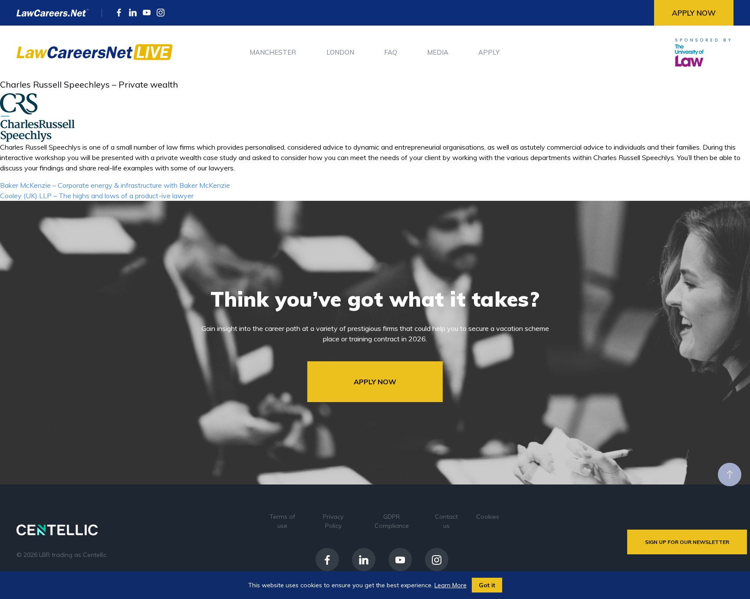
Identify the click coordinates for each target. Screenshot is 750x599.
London (340, 52)
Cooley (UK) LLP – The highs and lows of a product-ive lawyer (97, 195)
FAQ (390, 52)
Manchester (273, 52)
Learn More (450, 585)
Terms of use (282, 521)
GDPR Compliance (392, 521)
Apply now (694, 12)
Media (437, 52)
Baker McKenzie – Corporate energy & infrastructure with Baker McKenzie (115, 185)
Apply (489, 52)
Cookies (487, 516)
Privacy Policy (333, 521)
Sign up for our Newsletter (687, 542)
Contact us (446, 521)
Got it (487, 585)
